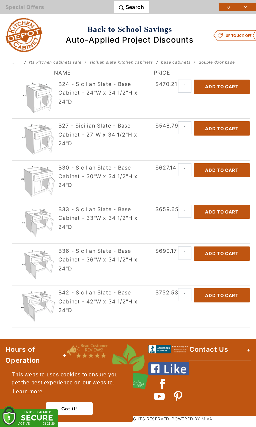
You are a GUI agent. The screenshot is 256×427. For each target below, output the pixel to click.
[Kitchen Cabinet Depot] (24, 34)
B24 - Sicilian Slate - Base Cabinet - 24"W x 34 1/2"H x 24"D (98, 93)
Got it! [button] (69, 408)
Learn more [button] (27, 391)
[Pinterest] (178, 396)
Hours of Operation (22, 354)
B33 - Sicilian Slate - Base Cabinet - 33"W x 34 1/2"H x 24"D (98, 218)
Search (134, 7)
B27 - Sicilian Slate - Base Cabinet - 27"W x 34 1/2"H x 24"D (97, 134)
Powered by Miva (192, 418)
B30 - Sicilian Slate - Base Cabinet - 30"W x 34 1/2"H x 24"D (98, 176)
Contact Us (208, 349)
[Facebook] (162, 384)
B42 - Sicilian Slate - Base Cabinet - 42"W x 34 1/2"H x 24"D (98, 301)
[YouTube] (159, 396)
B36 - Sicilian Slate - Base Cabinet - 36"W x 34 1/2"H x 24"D (98, 259)
